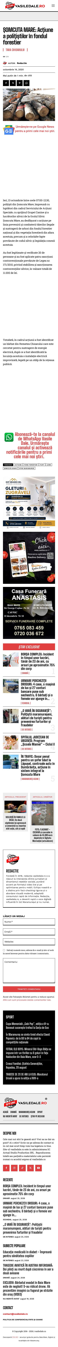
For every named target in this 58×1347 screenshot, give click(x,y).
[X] (13, 83)
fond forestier (31, 465)
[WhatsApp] (26, 83)
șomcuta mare (10, 468)
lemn (49, 465)
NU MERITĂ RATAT (11, 1299)
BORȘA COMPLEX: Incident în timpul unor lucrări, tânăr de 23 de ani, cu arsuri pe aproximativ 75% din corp (38, 661)
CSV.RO (15, 1337)
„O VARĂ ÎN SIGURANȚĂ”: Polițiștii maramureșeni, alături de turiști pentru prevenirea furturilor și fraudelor (36, 718)
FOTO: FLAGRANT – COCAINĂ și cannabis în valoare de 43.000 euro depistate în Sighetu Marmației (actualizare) (42, 835)
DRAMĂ (25, 673)
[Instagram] (14, 1168)
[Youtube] (38, 1168)
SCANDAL (26, 703)
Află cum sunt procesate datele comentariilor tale (27, 1000)
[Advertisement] (29, 168)
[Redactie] (5, 63)
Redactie (22, 63)
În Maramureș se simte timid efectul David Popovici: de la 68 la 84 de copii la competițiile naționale (28, 1038)
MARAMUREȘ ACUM (30, 779)
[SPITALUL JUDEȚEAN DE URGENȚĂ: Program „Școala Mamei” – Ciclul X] (11, 742)
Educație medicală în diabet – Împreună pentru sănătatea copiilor (27, 1254)
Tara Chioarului (15, 49)
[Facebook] (6, 83)
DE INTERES (26, 729)
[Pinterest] (20, 83)
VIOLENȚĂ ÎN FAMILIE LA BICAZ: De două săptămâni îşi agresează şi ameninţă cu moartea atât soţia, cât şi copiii (15, 823)
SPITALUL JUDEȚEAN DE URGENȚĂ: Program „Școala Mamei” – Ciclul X (38, 740)
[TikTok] (22, 1168)
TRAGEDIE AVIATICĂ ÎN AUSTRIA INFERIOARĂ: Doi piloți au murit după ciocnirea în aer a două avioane (28, 1269)
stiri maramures (26, 468)
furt (42, 465)
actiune (18, 465)
